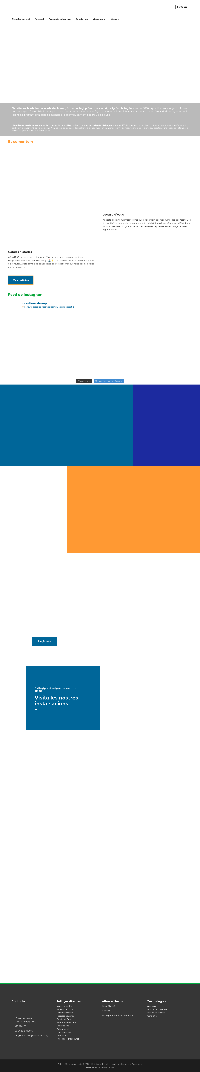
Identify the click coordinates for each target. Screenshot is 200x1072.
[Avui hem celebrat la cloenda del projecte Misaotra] (100, 345)
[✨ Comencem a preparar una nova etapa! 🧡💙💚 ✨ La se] (26, 323)
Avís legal (151, 1006)
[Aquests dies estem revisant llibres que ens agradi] (174, 366)
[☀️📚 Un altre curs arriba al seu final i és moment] (63, 323)
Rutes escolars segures (68, 1039)
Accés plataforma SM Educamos (117, 1015)
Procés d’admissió (65, 1009)
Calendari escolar (65, 1012)
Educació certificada (66, 1022)
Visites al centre (64, 1006)
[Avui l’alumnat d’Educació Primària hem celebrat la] (137, 323)
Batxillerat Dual (64, 1019)
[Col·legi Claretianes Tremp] (32, 7)
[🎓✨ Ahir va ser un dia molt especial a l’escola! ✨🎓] (26, 366)
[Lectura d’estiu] (147, 178)
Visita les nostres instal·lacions (56, 701)
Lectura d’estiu (113, 214)
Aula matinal (63, 1029)
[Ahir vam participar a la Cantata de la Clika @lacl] (100, 366)
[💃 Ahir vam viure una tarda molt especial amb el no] (26, 345)
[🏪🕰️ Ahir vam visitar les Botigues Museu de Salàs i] (137, 345)
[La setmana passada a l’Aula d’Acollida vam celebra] (100, 323)
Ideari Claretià (108, 1006)
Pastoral (106, 1011)
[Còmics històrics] (52, 196)
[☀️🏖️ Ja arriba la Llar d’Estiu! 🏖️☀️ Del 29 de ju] (174, 345)
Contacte (182, 7)
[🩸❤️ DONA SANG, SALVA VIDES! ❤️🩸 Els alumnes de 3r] (63, 345)
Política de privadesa (157, 1009)
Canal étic (152, 1016)
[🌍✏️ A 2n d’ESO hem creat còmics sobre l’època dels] (137, 366)
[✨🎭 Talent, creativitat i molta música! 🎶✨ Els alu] (63, 366)
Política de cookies (156, 1012)
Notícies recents (64, 1032)
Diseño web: (92, 1067)
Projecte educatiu (65, 1016)
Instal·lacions (63, 1026)
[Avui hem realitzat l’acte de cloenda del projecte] (174, 323)
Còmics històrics (20, 252)
